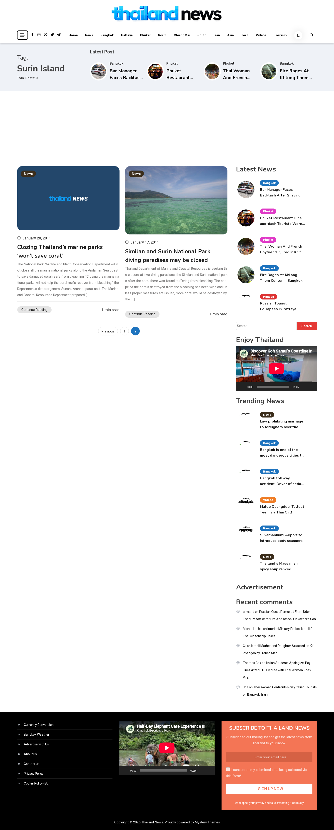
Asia (230, 35)
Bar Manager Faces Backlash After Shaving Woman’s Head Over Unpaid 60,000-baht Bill (281, 192)
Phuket (145, 35)
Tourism (280, 35)
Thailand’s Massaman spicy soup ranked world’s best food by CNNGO (279, 566)
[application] (276, 368)
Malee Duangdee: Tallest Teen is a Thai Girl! (282, 509)
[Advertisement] (167, 125)
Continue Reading (34, 310)
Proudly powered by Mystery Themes (192, 822)
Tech (245, 35)
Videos (261, 35)
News (89, 35)
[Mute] (304, 387)
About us (30, 754)
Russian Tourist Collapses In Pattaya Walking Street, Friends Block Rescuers (281, 306)
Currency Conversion (39, 725)
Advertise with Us (36, 744)
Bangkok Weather (36, 734)
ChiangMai (182, 35)
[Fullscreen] (311, 387)
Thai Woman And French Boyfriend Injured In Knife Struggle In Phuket (281, 249)
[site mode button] (298, 35)
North (162, 35)
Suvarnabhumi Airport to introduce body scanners (281, 538)
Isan (217, 35)
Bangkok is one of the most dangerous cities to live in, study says (282, 452)
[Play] (242, 387)
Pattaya (127, 35)
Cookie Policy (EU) (37, 783)
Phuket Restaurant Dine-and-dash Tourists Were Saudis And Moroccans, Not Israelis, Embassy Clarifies (281, 221)
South (201, 35)
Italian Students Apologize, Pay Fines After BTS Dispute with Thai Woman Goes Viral (277, 670)
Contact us (31, 764)
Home (73, 35)
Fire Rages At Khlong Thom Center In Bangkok (281, 277)
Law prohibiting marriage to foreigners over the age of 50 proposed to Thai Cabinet (281, 424)
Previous (108, 331)
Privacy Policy (33, 773)
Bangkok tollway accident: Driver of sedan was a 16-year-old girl (281, 481)
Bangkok (107, 35)
